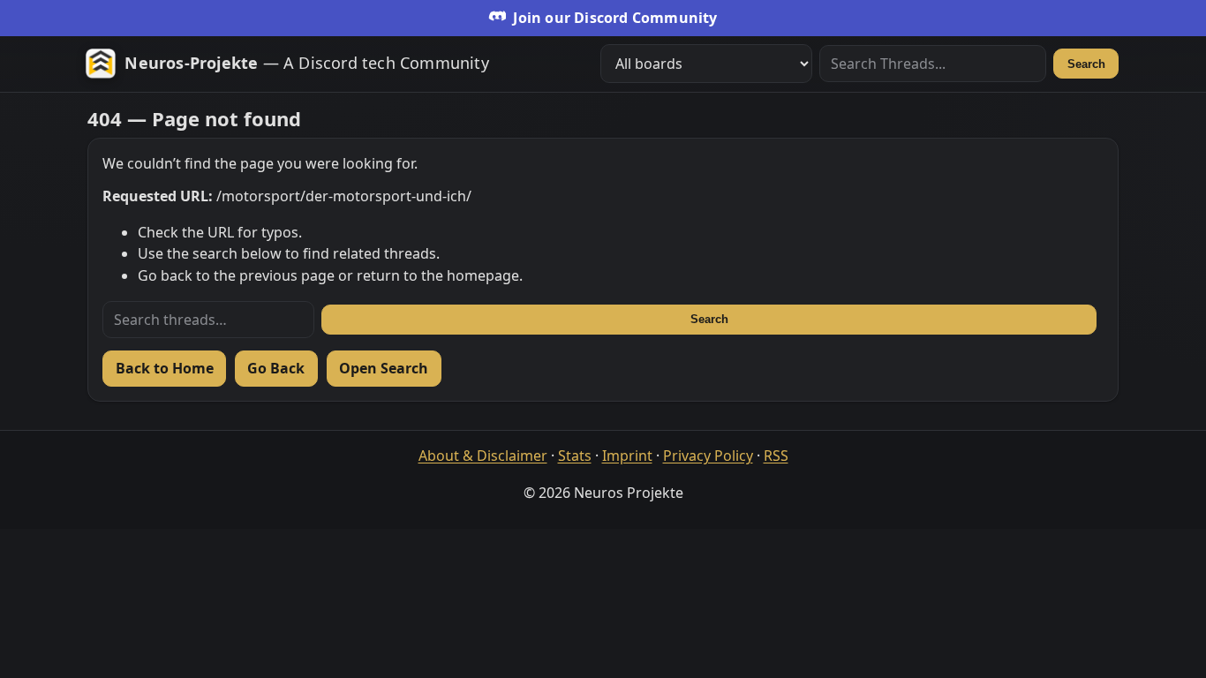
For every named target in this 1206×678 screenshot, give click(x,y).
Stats (575, 455)
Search (1086, 64)
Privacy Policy (708, 455)
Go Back (276, 368)
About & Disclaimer (482, 455)
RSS (776, 455)
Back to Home (165, 368)
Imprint (627, 455)
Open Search (383, 368)
